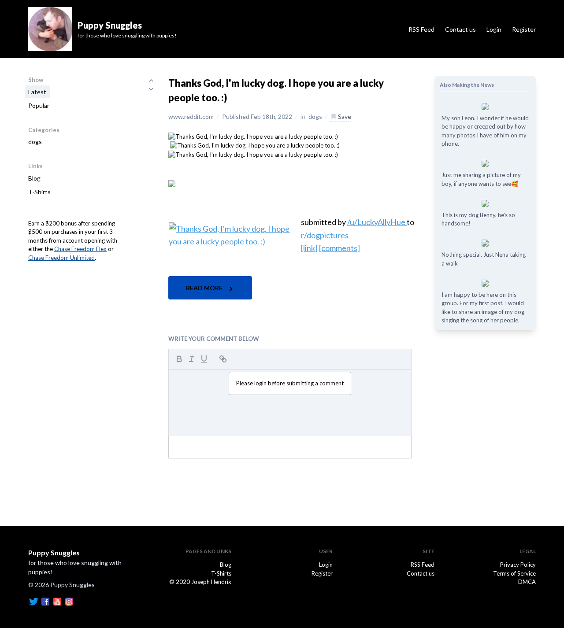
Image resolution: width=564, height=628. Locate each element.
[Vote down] (151, 89)
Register (524, 29)
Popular (38, 105)
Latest (37, 92)
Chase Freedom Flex (80, 248)
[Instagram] (69, 600)
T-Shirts (39, 192)
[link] (309, 248)
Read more (205, 288)
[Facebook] (45, 600)
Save (344, 116)
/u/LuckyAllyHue (377, 222)
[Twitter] (33, 600)
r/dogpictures (325, 235)
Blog (34, 178)
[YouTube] (57, 600)
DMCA (527, 581)
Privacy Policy (518, 564)
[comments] (339, 248)
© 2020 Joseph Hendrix (200, 581)
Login (493, 29)
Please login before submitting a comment (290, 383)
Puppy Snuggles (54, 552)
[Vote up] (151, 80)
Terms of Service (514, 573)
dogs (35, 141)
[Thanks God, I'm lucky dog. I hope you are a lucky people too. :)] (253, 136)
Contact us (460, 29)
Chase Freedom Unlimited (61, 257)
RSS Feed (421, 29)
